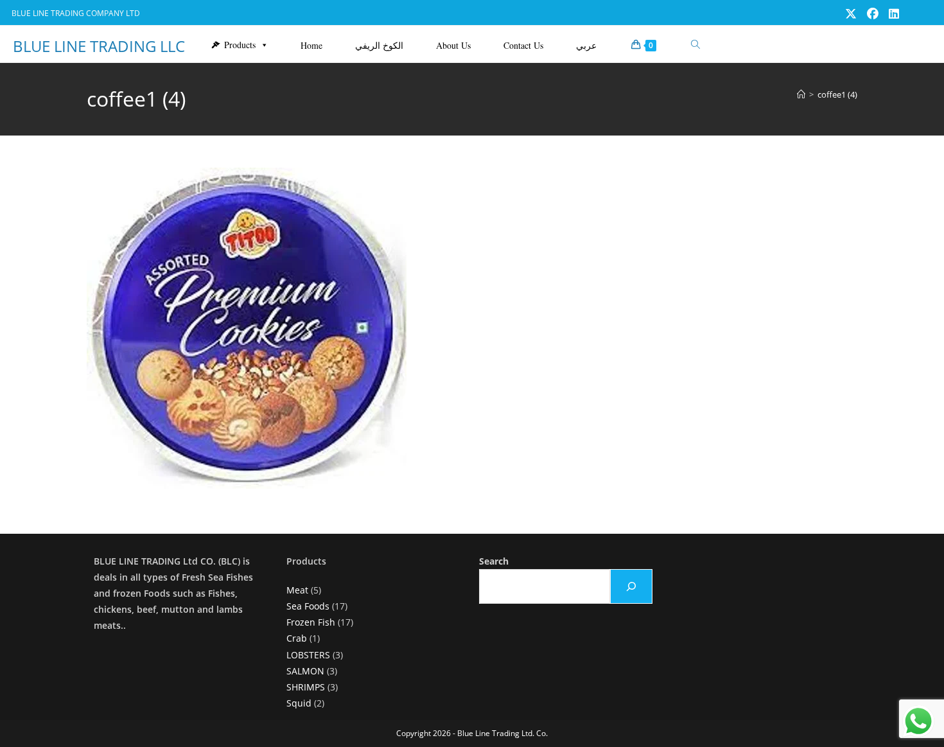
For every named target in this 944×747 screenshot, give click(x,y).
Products (240, 45)
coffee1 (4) (837, 94)
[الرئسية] (801, 94)
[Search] (631, 586)
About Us (453, 45)
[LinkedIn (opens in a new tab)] (891, 13)
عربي (586, 45)
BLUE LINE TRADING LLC (99, 46)
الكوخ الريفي (379, 45)
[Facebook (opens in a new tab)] (873, 13)
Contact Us (523, 45)
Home (311, 45)
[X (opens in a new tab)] (851, 13)
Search (494, 561)
